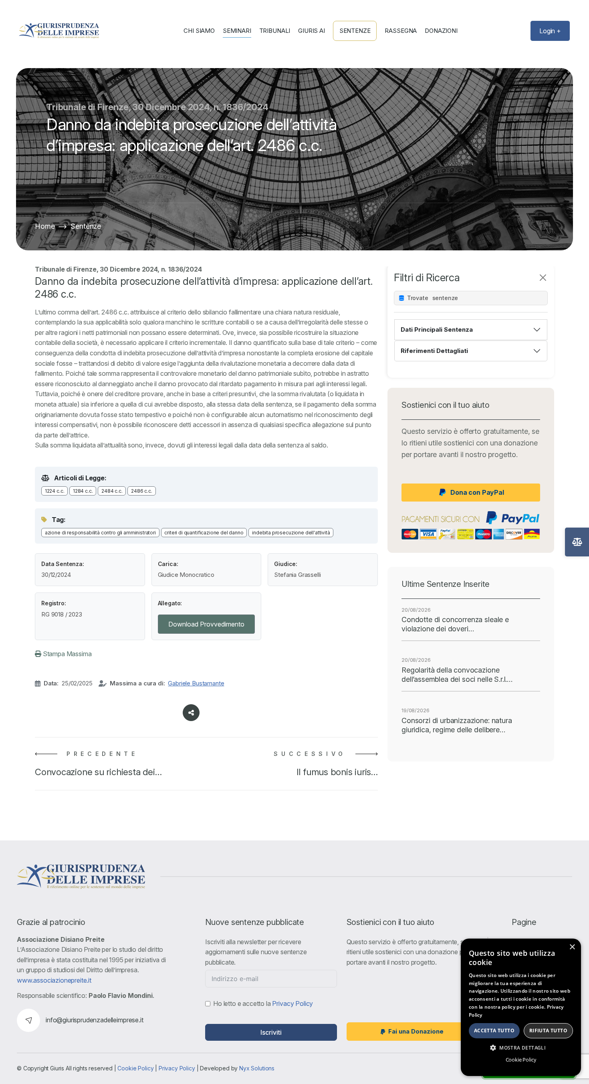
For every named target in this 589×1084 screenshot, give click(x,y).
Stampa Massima (66, 654)
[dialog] (521, 1007)
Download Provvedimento (206, 624)
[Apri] (577, 542)
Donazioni (441, 30)
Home (44, 226)
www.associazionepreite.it (54, 980)
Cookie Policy (135, 1068)
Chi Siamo (199, 30)
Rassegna (401, 30)
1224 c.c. (55, 491)
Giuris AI (311, 30)
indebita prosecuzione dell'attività (291, 533)
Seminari (237, 30)
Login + (550, 31)
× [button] (572, 947)
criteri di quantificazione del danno (203, 533)
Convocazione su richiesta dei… (98, 772)
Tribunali (274, 30)
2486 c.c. (141, 491)
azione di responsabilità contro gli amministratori (100, 533)
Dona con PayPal (477, 492)
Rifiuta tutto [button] (548, 1030)
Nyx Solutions (256, 1068)
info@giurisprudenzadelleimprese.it (94, 1020)
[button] (521, 1048)
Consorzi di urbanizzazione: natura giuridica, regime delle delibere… (456, 725)
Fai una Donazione (416, 1031)
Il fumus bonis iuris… (337, 772)
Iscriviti (271, 1032)
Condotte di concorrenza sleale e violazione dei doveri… (455, 624)
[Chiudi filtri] (543, 277)
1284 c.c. (83, 491)
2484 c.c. (112, 491)
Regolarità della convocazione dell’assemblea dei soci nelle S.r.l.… (456, 674)
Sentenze (355, 30)
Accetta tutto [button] (494, 1030)
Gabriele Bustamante (196, 683)
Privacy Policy (292, 1003)
